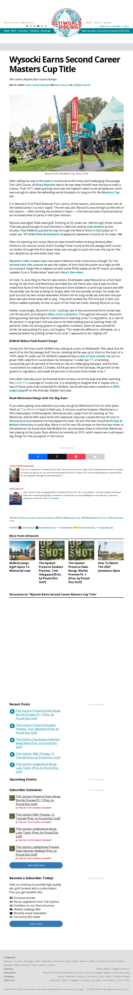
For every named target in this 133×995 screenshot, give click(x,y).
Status (109, 976)
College (115, 968)
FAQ (116, 972)
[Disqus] (66, 646)
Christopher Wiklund (37, 85)
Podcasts (114, 30)
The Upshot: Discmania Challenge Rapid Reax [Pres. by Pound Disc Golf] (38, 743)
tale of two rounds (92, 356)
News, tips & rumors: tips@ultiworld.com (19, 22)
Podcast (101, 961)
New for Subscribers (64, 972)
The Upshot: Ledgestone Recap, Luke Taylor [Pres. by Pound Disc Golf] (37, 768)
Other (92, 961)
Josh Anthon (95, 227)
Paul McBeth (29, 230)
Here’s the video (72, 272)
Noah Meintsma (47, 527)
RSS (127, 980)
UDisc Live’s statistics (62, 314)
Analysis (92, 30)
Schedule (34, 30)
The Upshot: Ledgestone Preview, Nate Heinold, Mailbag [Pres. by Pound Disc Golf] (38, 850)
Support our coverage (109, 26)
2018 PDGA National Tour (94, 517)
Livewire (51, 965)
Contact (80, 976)
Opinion (84, 961)
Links (68, 961)
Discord (97, 22)
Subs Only (124, 30)
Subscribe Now (36, 865)
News (84, 30)
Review (25, 965)
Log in (126, 26)
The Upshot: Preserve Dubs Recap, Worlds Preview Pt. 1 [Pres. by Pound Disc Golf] (38, 714)
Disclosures (92, 976)
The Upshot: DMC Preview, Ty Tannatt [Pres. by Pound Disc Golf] (38, 755)
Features (8, 961)
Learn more (36, 923)
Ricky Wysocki (45, 185)
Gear (37, 961)
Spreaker (96, 980)
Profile (120, 961)
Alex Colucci (62, 85)
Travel (34, 965)
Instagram (74, 980)
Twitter (55, 498)
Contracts (23, 30)
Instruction (103, 30)
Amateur (125, 968)
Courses (18, 961)
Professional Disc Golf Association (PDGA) (40, 517)
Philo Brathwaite (47, 234)
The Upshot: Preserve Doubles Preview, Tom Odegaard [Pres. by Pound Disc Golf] (37, 729)
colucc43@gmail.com (88, 495)
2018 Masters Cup (71, 517)
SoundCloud (109, 980)
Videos (89, 22)
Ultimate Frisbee (121, 976)
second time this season (26, 265)
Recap (87, 85)
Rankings (45, 30)
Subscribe (124, 972)
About (61, 976)
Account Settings (93, 972)
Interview (59, 961)
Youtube (86, 980)
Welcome (47, 972)
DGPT (13, 30)
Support (108, 972)
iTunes (120, 980)
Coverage (77, 85)
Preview (111, 961)
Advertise (70, 976)
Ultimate (107, 22)
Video (42, 965)
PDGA (6, 30)
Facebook (54, 980)
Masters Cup (110, 192)
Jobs (102, 976)
